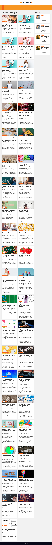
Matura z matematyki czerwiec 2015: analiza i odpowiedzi (25, 356)
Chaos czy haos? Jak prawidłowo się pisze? (23, 211)
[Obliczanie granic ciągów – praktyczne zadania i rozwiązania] (9, 498)
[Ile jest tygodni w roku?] (26, 85)
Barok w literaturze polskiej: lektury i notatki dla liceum (8, 405)
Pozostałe (37, 8)
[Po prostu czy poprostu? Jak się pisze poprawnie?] (26, 159)
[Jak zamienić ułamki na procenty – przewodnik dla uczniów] (9, 450)
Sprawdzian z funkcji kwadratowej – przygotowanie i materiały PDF (9, 529)
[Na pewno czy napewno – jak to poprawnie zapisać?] (9, 64)
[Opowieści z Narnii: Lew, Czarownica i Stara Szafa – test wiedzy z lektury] (9, 474)
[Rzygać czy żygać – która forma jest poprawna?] (9, 41)
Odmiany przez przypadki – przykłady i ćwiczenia (8, 24)
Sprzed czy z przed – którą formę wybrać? (8, 91)
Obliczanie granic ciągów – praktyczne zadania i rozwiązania (8, 504)
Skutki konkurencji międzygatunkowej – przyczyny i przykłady (45, 38)
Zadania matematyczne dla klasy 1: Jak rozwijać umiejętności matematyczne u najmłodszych (9, 139)
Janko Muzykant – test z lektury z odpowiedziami (24, 504)
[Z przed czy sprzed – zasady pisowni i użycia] (26, 19)
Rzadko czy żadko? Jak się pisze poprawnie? (8, 256)
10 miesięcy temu (6, 331)
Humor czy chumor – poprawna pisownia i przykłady (26, 47)
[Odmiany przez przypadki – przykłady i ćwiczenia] (9, 19)
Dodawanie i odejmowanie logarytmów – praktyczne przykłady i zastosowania (24, 405)
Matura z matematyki (17, 6)
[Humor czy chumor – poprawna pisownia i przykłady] (26, 41)
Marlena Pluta (12, 26)
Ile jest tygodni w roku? (24, 90)
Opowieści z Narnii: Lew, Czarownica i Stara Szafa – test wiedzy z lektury (9, 480)
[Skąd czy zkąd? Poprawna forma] (9, 159)
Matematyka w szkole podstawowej (31, 6)
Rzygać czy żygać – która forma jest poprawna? (8, 47)
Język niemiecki (30, 8)
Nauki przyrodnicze (21, 8)
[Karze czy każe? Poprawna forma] (26, 181)
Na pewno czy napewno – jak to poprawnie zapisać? (9, 69)
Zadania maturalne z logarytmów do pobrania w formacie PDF (8, 114)
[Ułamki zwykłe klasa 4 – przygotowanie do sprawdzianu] (9, 324)
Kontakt (42, 8)
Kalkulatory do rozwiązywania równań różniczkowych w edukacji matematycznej (25, 114)
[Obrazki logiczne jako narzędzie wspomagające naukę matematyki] (26, 474)
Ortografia (8, 6)
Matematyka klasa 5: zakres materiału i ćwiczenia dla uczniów (8, 357)
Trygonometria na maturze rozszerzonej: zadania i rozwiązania (25, 305)
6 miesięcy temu (5, 26)
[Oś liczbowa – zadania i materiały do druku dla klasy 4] (9, 299)
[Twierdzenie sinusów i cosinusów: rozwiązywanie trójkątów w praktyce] (26, 132)
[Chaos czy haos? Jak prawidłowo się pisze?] (26, 205)
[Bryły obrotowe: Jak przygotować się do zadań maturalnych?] (26, 272)
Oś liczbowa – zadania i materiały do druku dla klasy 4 (9, 304)
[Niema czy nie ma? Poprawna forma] (9, 181)
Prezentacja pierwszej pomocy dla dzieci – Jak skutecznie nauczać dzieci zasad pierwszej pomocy (9, 279)
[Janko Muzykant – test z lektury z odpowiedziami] (26, 498)
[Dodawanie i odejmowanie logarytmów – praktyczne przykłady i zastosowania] (26, 399)
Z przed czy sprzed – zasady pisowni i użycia (25, 24)
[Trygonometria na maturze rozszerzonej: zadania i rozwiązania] (26, 299)
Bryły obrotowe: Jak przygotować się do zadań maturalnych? (24, 279)
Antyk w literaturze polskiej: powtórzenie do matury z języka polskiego (26, 330)
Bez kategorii (5, 21)
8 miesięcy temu (5, 116)
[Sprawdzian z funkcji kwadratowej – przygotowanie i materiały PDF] (9, 523)
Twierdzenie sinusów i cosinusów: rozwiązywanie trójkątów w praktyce (24, 139)
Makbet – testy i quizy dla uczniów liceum (24, 456)
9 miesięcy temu (22, 141)
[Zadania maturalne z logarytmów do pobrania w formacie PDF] (9, 107)
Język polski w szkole (10, 8)
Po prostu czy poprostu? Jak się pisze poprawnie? (25, 164)
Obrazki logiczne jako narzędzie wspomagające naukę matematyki (26, 480)
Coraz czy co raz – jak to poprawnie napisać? (24, 69)
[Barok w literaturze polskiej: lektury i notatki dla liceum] (9, 399)
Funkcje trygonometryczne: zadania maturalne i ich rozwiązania (25, 430)
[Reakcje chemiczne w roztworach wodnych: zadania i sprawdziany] (9, 374)
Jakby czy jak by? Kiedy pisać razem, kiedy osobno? (8, 211)
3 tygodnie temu (44, 20)
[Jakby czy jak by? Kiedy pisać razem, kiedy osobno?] (9, 205)
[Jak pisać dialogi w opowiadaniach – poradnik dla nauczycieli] (9, 424)
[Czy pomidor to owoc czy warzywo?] (26, 250)
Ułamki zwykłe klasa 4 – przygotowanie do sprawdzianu (9, 329)
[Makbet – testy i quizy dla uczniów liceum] (26, 450)
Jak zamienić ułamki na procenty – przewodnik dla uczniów (8, 457)
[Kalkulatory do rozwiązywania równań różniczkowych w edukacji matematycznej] (26, 107)
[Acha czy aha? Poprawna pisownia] (9, 227)
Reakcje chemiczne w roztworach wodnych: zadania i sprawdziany (9, 380)
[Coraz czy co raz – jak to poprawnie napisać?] (26, 64)
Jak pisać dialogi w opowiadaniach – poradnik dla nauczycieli (8, 430)
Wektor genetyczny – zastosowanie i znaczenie (45, 18)
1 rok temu (5, 359)
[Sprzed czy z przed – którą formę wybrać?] (9, 85)
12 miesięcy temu (22, 333)
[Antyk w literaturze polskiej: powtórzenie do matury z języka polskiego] (26, 324)
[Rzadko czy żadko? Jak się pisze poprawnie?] (9, 250)
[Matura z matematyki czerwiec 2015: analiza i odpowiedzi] (26, 350)
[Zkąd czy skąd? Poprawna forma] (26, 227)
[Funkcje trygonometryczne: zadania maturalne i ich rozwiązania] (26, 424)
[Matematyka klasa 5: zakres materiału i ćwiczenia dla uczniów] (9, 350)
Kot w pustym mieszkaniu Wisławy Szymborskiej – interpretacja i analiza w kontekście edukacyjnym (24, 381)
